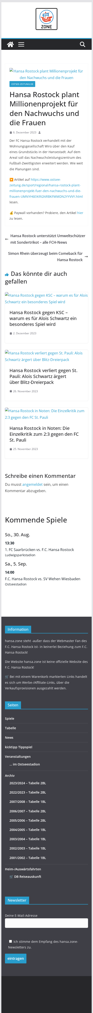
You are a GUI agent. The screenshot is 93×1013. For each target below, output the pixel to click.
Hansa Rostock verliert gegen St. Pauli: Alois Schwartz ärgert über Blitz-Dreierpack (43, 376)
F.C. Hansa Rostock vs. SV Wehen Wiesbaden (42, 578)
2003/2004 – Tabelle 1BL (27, 839)
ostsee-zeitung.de (22, 84)
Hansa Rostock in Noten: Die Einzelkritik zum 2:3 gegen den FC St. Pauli (44, 434)
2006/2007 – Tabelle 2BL (27, 811)
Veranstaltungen (18, 756)
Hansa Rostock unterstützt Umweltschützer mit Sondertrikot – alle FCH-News (47, 239)
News (9, 737)
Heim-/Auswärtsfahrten (23, 869)
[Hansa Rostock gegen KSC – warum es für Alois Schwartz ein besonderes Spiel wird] (46, 295)
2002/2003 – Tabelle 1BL (27, 848)
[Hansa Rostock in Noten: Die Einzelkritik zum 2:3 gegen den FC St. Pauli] (46, 410)
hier (80, 213)
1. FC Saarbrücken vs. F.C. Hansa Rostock (39, 549)
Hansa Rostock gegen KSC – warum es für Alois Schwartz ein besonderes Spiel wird (43, 318)
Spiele (9, 718)
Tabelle (10, 728)
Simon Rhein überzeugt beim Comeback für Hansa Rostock (45, 256)
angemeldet (32, 484)
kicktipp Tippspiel (18, 747)
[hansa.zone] (10, 44)
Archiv (9, 775)
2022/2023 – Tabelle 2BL (27, 792)
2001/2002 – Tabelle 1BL (27, 858)
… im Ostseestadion (24, 764)
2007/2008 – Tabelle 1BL (27, 801)
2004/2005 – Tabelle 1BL (27, 830)
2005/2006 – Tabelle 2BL (27, 820)
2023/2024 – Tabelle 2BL (27, 783)
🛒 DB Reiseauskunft (25, 876)
